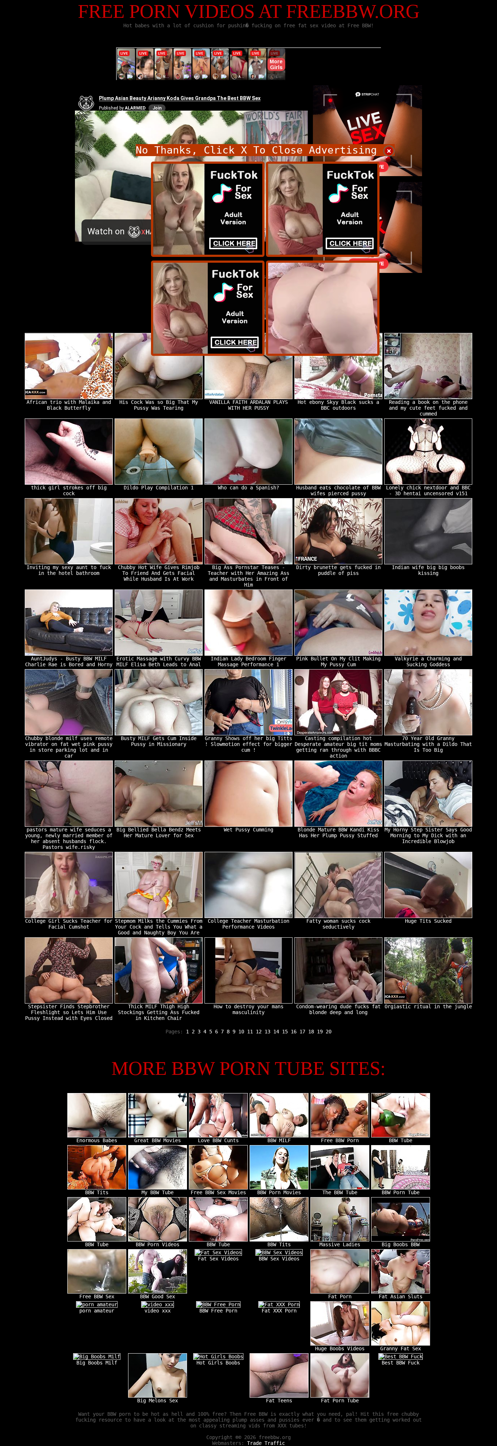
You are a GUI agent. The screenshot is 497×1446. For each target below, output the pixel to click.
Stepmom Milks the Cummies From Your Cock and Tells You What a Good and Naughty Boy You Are (158, 926)
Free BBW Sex (96, 1296)
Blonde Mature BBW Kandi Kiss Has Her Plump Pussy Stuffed (338, 832)
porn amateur (96, 1311)
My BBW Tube (158, 1192)
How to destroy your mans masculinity (248, 1009)
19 (320, 1031)
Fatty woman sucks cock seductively (338, 924)
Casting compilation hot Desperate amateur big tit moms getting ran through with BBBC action (338, 747)
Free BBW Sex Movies (218, 1192)
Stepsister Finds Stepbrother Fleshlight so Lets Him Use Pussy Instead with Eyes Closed (68, 1012)
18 (311, 1031)
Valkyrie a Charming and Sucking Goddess (428, 661)
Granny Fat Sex (400, 1348)
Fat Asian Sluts (400, 1296)
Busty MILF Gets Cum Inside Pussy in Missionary (158, 741)
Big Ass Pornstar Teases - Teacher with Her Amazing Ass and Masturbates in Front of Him (248, 576)
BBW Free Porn (218, 1311)
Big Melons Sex (157, 1400)
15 (285, 1031)
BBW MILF (279, 1140)
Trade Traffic (266, 1443)
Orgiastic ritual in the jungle (428, 1006)
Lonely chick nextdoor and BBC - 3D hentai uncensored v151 (428, 490)
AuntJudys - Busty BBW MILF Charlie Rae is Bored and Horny (68, 661)
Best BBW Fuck (401, 1363)
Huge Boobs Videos (340, 1348)
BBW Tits (96, 1192)
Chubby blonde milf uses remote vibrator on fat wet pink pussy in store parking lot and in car (68, 747)
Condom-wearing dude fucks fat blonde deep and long (338, 1009)
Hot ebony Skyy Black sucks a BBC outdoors (338, 405)
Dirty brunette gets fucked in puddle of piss (338, 570)
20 (328, 1031)
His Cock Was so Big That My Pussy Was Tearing (158, 405)
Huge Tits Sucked (428, 921)
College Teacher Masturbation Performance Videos (248, 924)
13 (267, 1031)
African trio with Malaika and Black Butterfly (69, 405)
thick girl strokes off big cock (69, 490)
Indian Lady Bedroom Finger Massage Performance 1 (248, 661)
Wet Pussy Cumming (248, 830)
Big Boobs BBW (401, 1244)
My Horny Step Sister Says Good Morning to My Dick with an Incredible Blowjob (428, 835)
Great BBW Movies (157, 1140)
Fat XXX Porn (279, 1311)
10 (241, 1031)
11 (250, 1031)
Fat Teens (279, 1400)
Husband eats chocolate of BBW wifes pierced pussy (338, 490)
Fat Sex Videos (218, 1259)
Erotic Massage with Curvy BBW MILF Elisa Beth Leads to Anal (158, 661)
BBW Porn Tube (401, 1192)
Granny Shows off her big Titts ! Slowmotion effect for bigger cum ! (248, 744)
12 (259, 1031)
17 (302, 1031)
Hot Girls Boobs (218, 1363)
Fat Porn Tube (340, 1400)
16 (294, 1031)
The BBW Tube (339, 1192)
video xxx (157, 1311)
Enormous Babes (96, 1140)
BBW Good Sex (157, 1296)
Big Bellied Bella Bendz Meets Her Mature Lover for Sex (158, 832)
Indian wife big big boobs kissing (428, 570)
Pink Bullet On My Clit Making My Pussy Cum (338, 661)
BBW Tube (400, 1140)
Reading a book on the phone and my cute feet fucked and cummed (428, 408)
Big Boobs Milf (96, 1363)
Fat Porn (339, 1296)
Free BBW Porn (340, 1140)
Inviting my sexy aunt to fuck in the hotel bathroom (69, 570)
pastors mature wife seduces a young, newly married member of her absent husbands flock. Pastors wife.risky (68, 838)
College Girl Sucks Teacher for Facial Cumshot (68, 924)
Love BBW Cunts (218, 1140)
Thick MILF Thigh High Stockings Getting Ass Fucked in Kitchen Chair (158, 1012)
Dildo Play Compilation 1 (159, 487)
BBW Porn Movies (279, 1192)
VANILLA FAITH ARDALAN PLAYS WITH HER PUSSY (248, 405)
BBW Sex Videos (279, 1259)
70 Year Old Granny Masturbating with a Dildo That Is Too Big (428, 744)
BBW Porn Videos (157, 1244)
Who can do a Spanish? (248, 487)
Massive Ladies (339, 1244)
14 (276, 1031)
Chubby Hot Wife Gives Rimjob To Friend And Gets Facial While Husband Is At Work (158, 573)
